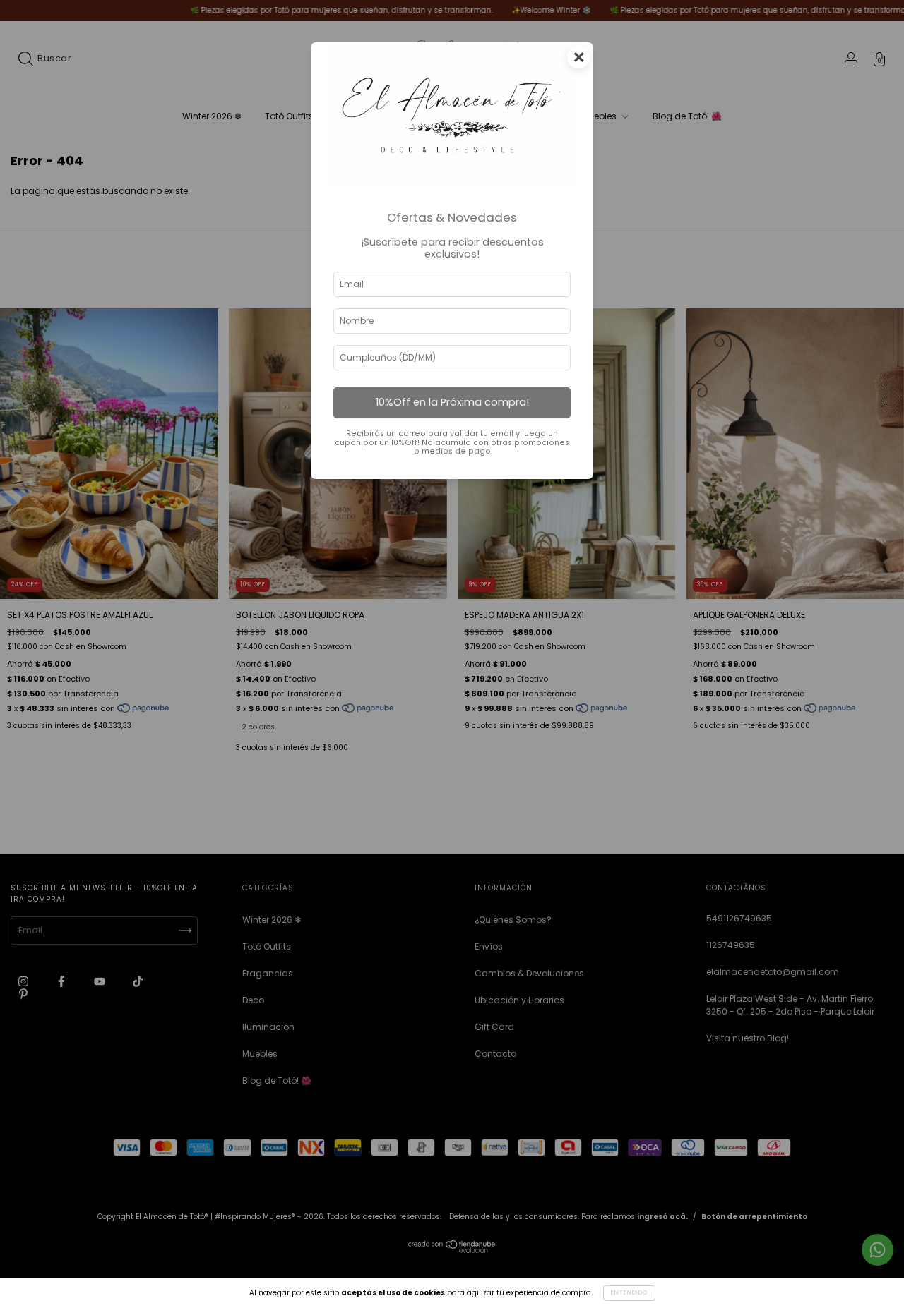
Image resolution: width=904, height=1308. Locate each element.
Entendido (629, 1293)
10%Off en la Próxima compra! (452, 402)
